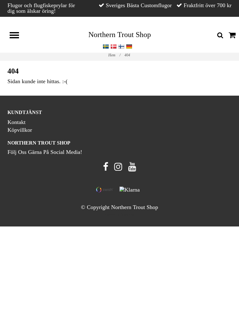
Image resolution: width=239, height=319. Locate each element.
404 (127, 55)
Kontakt (16, 122)
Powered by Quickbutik (119, 214)
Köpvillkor (19, 130)
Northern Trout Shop (119, 35)
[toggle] (17, 36)
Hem (114, 55)
